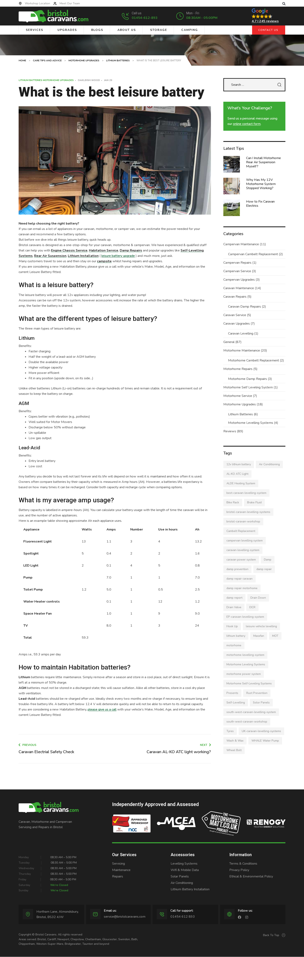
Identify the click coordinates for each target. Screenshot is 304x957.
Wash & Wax (234, 741)
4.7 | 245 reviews (265, 21)
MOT (275, 636)
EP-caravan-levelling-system (245, 617)
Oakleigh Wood (89, 80)
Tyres (230, 731)
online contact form (247, 124)
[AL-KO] (266, 823)
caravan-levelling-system (242, 550)
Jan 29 (108, 80)
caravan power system (241, 560)
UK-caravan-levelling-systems (261, 731)
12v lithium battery (238, 464)
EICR (252, 607)
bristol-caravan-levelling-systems (248, 512)
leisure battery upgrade (118, 256)
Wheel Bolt (234, 750)
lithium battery (235, 636)
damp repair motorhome (241, 588)
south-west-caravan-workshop (246, 722)
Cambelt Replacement (240, 531)
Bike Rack (232, 502)
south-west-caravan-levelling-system (251, 712)
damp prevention (237, 569)
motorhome (233, 645)
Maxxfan (258, 636)
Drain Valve (233, 607)
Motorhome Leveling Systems (245, 664)
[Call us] (125, 16)
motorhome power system (243, 674)
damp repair (264, 569)
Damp (267, 560)
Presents (232, 693)
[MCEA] (176, 823)
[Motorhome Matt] (221, 823)
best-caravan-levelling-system (246, 493)
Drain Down (258, 598)
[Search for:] (254, 84)
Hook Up (232, 626)
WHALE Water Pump (265, 741)
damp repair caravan (239, 579)
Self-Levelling (235, 702)
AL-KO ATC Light (237, 474)
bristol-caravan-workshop (243, 521)
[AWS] (131, 823)
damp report (234, 598)
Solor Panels (261, 702)
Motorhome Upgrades (58, 80)
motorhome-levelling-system (245, 655)
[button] (283, 4)
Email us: (110, 910)
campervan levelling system (244, 541)
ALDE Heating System (240, 483)
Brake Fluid (254, 502)
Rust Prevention (256, 693)
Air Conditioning (269, 464)
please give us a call (102, 709)
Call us (136, 13)
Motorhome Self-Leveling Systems (249, 683)
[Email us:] (95, 914)
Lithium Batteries (30, 80)
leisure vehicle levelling (261, 626)
